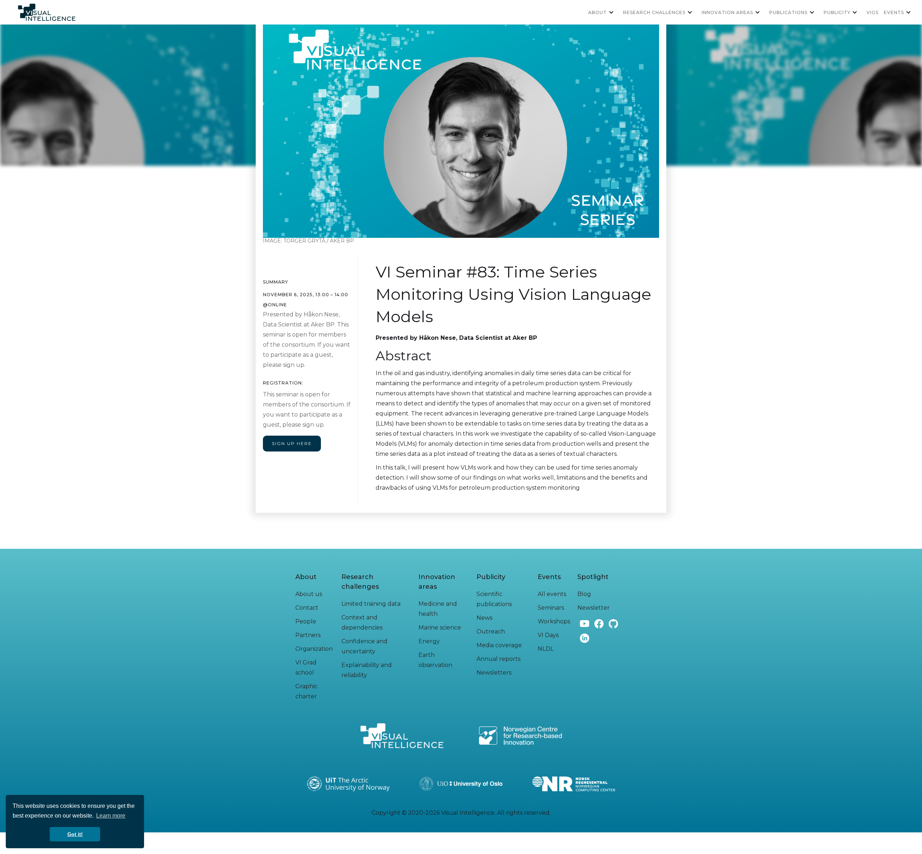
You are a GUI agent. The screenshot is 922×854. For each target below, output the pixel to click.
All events (552, 594)
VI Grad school (306, 667)
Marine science (440, 627)
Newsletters (493, 672)
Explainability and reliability (366, 670)
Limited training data (370, 603)
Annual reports (498, 658)
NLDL (546, 648)
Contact (306, 607)
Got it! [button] (75, 834)
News (484, 617)
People (305, 621)
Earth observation (435, 659)
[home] (46, 12)
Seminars (551, 607)
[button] (603, 12)
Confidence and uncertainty (364, 646)
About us (308, 594)
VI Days (548, 635)
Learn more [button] (110, 816)
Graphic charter (306, 691)
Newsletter (593, 607)
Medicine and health (438, 608)
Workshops (554, 621)
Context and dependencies (361, 622)
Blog (584, 594)
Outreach (490, 631)
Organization (314, 648)
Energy (429, 641)
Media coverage (499, 645)
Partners (308, 635)
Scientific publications (494, 599)
